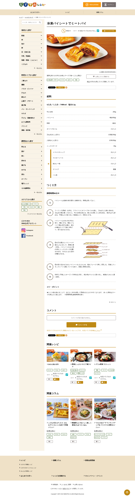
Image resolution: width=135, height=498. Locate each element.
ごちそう (32, 207)
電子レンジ (25, 183)
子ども (56, 370)
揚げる (23, 165)
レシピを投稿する (59, 476)
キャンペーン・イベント (94, 476)
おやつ (63, 370)
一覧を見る (39, 68)
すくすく (50, 370)
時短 (24, 210)
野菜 (97, 370)
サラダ (23, 113)
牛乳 (24, 207)
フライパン (82, 370)
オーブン (24, 179)
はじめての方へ (35, 12)
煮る (22, 174)
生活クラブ (67, 488)
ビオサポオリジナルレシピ (28, 468)
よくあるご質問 (66, 484)
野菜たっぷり (81, 373)
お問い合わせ (78, 484)
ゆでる (23, 170)
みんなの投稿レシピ (26, 204)
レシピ (67, 12)
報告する (113, 302)
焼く (22, 156)
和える (23, 147)
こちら (99, 330)
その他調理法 (25, 188)
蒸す (22, 151)
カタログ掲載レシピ (26, 464)
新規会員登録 (90, 460)
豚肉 (39, 207)
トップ (21, 17)
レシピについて (29, 17)
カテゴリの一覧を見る (35, 214)
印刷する (60, 87)
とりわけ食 (111, 370)
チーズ (104, 370)
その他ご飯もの (74, 370)
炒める (23, 160)
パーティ (35, 204)
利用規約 (55, 484)
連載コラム (99, 12)
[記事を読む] (51, 431)
